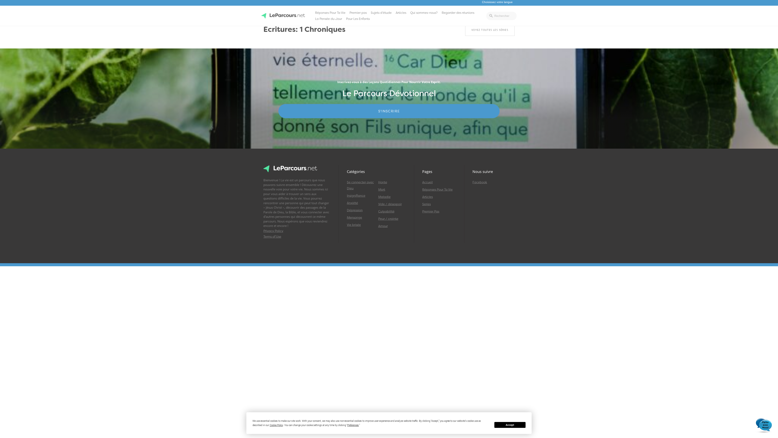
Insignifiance (356, 196)
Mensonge (354, 218)
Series (426, 204)
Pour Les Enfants (358, 19)
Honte (382, 182)
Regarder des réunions (458, 13)
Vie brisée (354, 225)
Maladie (384, 197)
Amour (383, 226)
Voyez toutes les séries (489, 30)
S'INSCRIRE (389, 111)
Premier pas (358, 13)
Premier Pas (430, 211)
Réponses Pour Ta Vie (330, 13)
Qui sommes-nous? (424, 13)
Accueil (427, 182)
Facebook (479, 182)
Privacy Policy (273, 231)
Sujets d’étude (381, 13)
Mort (381, 190)
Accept (510, 425)
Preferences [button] (353, 425)
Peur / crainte (388, 219)
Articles (401, 13)
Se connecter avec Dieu (360, 185)
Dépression (355, 210)
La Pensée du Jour (328, 19)
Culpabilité (386, 211)
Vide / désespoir (390, 204)
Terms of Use (272, 237)
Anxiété (352, 203)
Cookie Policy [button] (276, 425)
